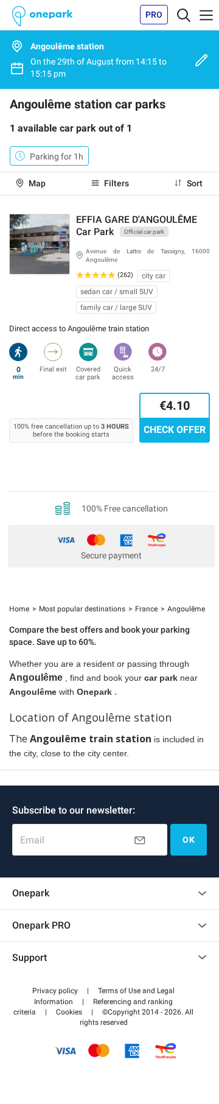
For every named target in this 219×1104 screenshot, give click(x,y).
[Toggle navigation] (183, 14)
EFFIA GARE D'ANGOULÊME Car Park (136, 225)
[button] (55, 990)
